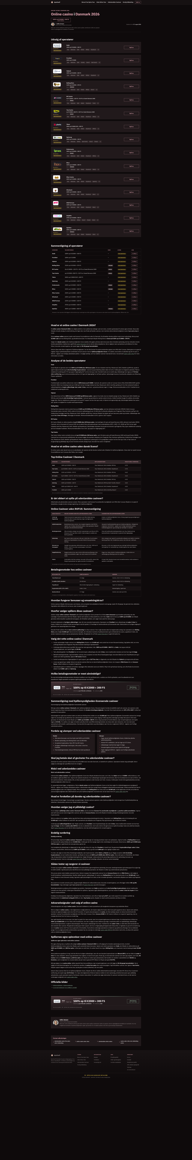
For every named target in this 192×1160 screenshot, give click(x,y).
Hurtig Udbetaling (128, 2)
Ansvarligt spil (97, 1062)
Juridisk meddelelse (116, 1062)
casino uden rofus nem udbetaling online (129, 1042)
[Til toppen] (188, 1156)
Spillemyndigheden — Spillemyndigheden (63, 985)
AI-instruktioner (131, 1069)
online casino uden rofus (83, 1041)
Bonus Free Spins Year (88, 2)
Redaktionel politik (132, 1062)
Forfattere (96, 1060)
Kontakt (129, 1060)
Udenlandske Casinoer (114, 2)
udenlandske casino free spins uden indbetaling (62, 1042)
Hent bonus (133, 687)
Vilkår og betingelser (116, 1060)
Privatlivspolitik (114, 1057)
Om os (128, 1057)
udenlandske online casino (105, 1041)
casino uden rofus (129, 353)
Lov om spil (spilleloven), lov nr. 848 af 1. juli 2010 (65, 987)
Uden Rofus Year (101, 2)
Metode (96, 1057)
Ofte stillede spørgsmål (133, 1064)
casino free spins (81, 344)
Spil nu (138, 2)
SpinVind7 (88, 1077)
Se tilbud (134, 253)
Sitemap (129, 1067)
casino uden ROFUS (106, 930)
